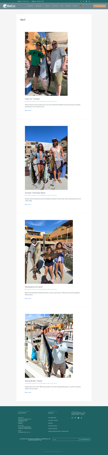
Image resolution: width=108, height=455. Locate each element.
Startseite (30, 6)
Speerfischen (52, 426)
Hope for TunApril (32, 99)
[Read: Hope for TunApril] (46, 63)
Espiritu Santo (53, 420)
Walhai (50, 423)
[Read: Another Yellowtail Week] (46, 157)
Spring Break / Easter (33, 381)
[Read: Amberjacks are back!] (49, 251)
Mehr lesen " (28, 110)
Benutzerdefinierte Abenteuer (58, 431)
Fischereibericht (42, 101)
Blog (62, 6)
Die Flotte (55, 6)
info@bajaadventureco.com (24, 432)
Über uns (68, 6)
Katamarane (52, 417)
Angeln (47, 6)
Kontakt (75, 6)
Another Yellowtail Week (35, 193)
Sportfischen (52, 428)
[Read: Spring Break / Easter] (49, 345)
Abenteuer (38, 6)
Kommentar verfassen (31, 101)
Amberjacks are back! (34, 287)
